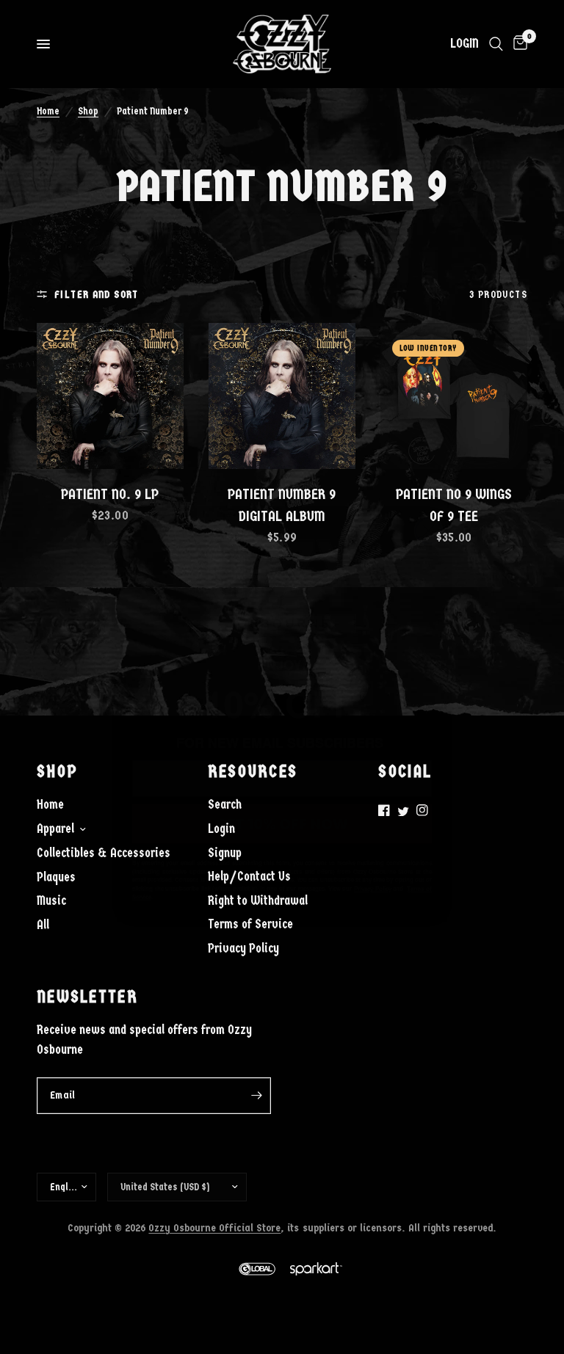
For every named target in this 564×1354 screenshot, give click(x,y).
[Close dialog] (428, 490)
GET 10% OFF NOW (282, 784)
